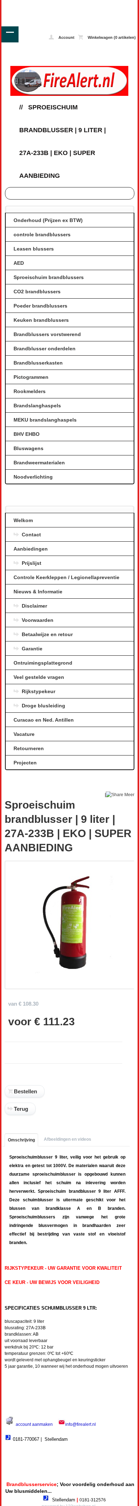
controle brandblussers (42, 234)
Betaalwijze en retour (47, 634)
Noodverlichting (33, 477)
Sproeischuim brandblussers (49, 277)
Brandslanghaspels (37, 405)
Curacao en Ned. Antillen (44, 720)
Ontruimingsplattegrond (43, 663)
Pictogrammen (31, 377)
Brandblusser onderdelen (45, 348)
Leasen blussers (34, 249)
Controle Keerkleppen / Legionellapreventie (66, 577)
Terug (21, 1109)
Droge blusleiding (43, 705)
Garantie (32, 648)
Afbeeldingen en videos (67, 1139)
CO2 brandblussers (37, 291)
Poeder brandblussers (40, 306)
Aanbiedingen (31, 549)
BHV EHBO (27, 434)
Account (65, 37)
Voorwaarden (37, 620)
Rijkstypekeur (38, 691)
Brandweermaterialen (39, 462)
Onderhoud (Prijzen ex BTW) (48, 220)
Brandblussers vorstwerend (47, 334)
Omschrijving (21, 1140)
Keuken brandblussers (41, 320)
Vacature (24, 734)
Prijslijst (31, 563)
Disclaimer (34, 606)
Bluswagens (28, 448)
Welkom (23, 520)
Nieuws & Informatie (38, 591)
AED (19, 263)
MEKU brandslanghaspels (45, 420)
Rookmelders (30, 391)
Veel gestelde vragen (39, 677)
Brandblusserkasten (38, 363)
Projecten (25, 762)
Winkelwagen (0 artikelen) (111, 37)
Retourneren (29, 748)
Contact (31, 534)
